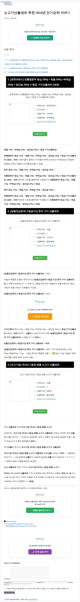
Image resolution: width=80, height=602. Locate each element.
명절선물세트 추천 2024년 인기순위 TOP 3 (21, 526)
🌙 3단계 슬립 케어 (40, 552)
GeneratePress (32, 599)
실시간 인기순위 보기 (46, 121)
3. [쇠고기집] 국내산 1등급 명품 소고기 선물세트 (28, 72)
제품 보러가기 (40, 134)
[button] (6, 55)
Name (6, 582)
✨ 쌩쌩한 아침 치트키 (40, 38)
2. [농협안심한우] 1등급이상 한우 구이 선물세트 (28, 68)
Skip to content (6, 2)
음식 (14, 521)
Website (70, 582)
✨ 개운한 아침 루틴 (40, 316)
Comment (7, 579)
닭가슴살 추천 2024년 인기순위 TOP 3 (19, 524)
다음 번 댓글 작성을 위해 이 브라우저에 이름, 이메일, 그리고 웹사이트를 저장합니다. (37, 588)
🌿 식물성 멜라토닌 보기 (40, 510)
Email (38, 582)
